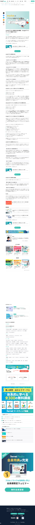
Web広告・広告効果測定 (15, 329)
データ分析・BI (9, 251)
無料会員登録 (14, 513)
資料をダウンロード (17, 51)
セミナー (18, 1)
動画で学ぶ (20, 508)
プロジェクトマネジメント (22, 357)
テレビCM (18, 349)
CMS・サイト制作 (8, 340)
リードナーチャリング (17, 335)
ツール (15, 1)
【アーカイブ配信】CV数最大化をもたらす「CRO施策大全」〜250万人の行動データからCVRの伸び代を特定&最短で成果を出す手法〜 (9, 267)
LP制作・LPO (15, 340)
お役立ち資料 (12, 1)
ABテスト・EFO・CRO (20, 340)
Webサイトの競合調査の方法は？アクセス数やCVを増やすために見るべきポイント (9, 253)
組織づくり (10, 357)
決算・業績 (19, 360)
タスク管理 (27, 357)
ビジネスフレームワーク (8, 360)
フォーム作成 (12, 340)
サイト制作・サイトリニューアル (23, 349)
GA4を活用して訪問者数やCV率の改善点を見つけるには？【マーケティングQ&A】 (17, 267)
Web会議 (25, 343)
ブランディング (17, 357)
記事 (7, 1)
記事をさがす (8, 508)
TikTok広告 (15, 349)
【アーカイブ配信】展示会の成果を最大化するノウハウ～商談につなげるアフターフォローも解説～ (17, 253)
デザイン (12, 352)
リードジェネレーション (11, 335)
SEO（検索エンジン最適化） (9, 329)
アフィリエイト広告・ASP (11, 332)
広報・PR (7, 332)
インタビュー (13, 360)
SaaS (23, 360)
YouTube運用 (7, 349)
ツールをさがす (12, 508)
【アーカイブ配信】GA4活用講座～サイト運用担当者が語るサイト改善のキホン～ (25, 267)
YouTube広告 (11, 349)
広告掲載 (21, 513)
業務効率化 (7, 357)
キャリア (13, 357)
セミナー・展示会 (17, 251)
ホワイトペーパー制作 (8, 352)
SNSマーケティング (25, 251)
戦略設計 (7, 335)
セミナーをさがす (16, 508)
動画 (20, 1)
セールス (21, 335)
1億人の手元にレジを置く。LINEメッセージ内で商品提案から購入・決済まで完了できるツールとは (25, 253)
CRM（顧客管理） (17, 343)
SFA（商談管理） (21, 343)
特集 (9, 1)
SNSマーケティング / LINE (25, 254)
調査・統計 (26, 360)
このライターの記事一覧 (24, 240)
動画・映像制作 (20, 352)
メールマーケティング (8, 343)
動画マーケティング (25, 329)
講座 (22, 1)
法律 (21, 360)
